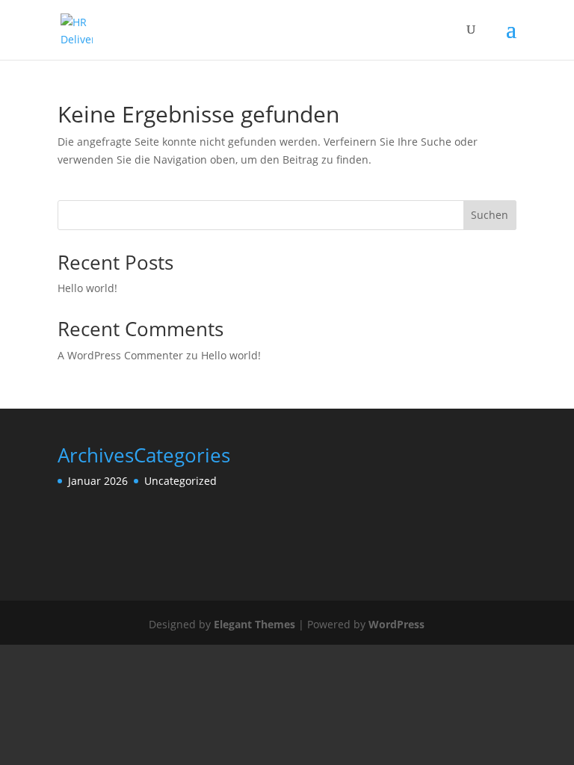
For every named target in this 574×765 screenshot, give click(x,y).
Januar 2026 (98, 481)
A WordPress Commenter (120, 355)
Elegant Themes (254, 624)
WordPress (396, 624)
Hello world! (87, 288)
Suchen (489, 215)
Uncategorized (180, 481)
